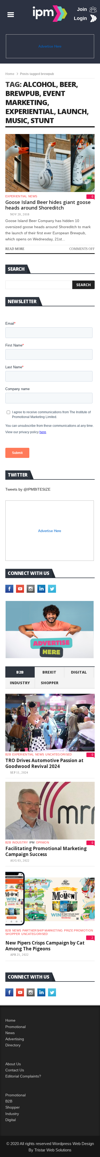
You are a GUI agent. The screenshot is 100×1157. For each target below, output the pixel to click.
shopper (49, 682)
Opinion (42, 842)
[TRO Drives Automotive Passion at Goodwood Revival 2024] (50, 723)
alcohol (39, 84)
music (16, 120)
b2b (20, 672)
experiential (29, 111)
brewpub (22, 93)
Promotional (15, 1027)
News (32, 196)
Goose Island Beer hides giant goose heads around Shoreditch (48, 205)
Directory (13, 1045)
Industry (12, 1114)
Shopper (12, 1107)
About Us (13, 1064)
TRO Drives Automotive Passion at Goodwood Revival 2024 (44, 763)
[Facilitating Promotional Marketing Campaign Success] (50, 811)
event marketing (35, 97)
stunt (42, 120)
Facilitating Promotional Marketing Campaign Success (46, 851)
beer (67, 84)
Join (82, 9)
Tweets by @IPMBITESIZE (27, 489)
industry (20, 682)
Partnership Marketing (42, 930)
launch (72, 111)
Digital (79, 672)
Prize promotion (78, 930)
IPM (32, 842)
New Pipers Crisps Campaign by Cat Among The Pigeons (45, 946)
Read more (14, 249)
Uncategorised (58, 754)
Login (80, 18)
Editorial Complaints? (23, 1076)
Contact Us (14, 1070)
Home (9, 74)
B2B (8, 1101)
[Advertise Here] (49, 629)
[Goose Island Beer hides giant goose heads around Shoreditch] (50, 163)
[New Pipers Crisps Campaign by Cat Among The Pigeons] (50, 899)
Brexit (49, 672)
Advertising (14, 1039)
